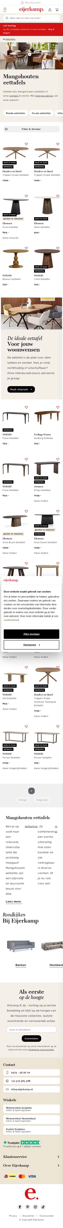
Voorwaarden (47, 1216)
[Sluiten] (60, 25)
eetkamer (31, 826)
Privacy (13, 1216)
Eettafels (11, 39)
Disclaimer (28, 1216)
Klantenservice (15, 1157)
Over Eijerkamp (16, 1165)
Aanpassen (29, 644)
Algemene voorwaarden (41, 1050)
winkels (14, 96)
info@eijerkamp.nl (22, 1089)
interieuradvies (44, 96)
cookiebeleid (11, 620)
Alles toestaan (31, 634)
